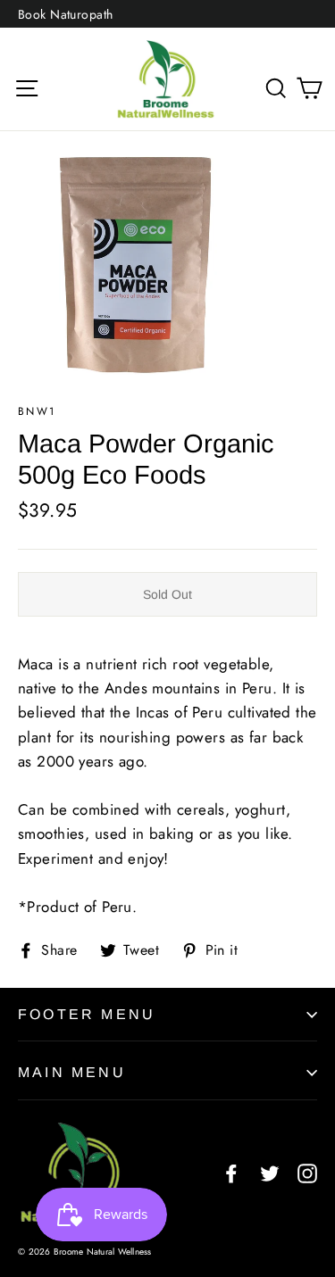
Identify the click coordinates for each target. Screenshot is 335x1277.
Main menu (72, 1072)
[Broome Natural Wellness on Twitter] (270, 1172)
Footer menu (86, 1014)
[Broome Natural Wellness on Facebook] (231, 1172)
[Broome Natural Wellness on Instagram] (307, 1172)
